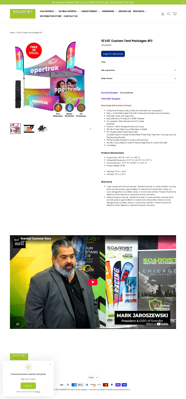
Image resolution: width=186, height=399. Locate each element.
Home (12, 32)
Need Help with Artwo (111, 105)
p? (130, 105)
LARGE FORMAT (89, 11)
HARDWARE (108, 11)
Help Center (106, 78)
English (91, 377)
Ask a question (108, 70)
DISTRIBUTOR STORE (50, 16)
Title (103, 62)
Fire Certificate (126, 92)
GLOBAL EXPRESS (68, 11)
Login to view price (113, 54)
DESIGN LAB (125, 11)
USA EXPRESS (47, 11)
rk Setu (125, 105)
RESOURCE (139, 11)
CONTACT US (71, 16)
